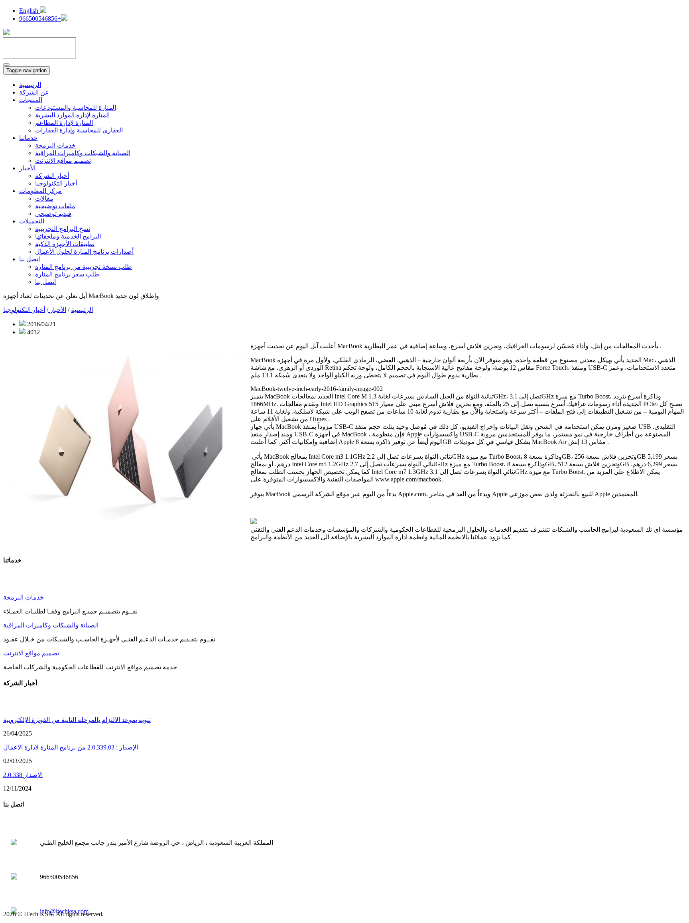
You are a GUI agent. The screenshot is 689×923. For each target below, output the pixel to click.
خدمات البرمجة (55, 145)
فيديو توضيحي (53, 213)
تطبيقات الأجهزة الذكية (64, 244)
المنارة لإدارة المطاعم (64, 122)
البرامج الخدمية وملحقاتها (68, 236)
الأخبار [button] (27, 168)
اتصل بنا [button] (29, 259)
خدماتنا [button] (28, 137)
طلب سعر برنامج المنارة (67, 274)
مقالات (44, 198)
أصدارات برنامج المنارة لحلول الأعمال (84, 251)
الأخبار (57, 309)
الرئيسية (30, 84)
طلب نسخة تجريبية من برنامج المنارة (83, 266)
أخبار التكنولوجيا (56, 183)
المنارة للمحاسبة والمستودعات (75, 107)
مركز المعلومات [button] (40, 190)
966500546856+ (40, 18)
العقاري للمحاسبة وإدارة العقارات (79, 130)
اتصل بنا (45, 281)
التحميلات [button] (31, 221)
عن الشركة (34, 92)
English (29, 10)
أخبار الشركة (52, 175)
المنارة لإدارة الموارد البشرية (72, 115)
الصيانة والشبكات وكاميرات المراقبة (82, 153)
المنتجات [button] (30, 100)
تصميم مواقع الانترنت (63, 160)
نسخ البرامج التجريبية (62, 228)
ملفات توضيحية (55, 206)
